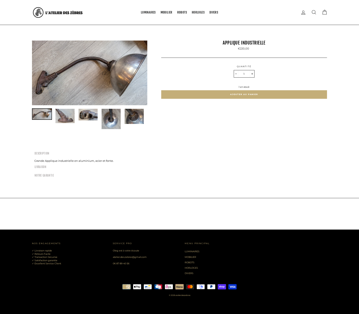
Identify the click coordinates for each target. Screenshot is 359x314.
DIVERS (213, 12)
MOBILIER (166, 12)
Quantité (244, 66)
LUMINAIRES (148, 12)
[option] (89, 73)
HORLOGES (198, 12)
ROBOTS (182, 12)
